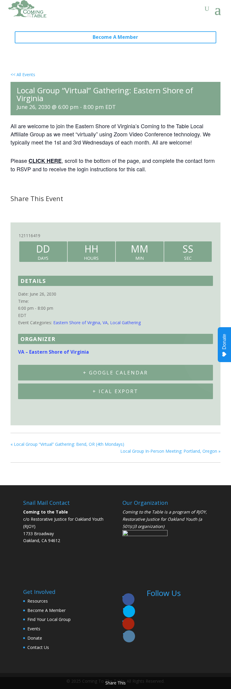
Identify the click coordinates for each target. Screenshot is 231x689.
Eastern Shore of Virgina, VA (80, 322)
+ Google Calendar (115, 372)
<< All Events (23, 74)
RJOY (201, 512)
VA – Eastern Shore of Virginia (53, 352)
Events (33, 629)
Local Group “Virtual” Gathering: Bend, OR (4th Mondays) (67, 444)
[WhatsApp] (61, 210)
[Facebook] (17, 210)
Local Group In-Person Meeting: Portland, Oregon (170, 451)
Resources (37, 601)
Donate (34, 638)
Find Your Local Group (49, 619)
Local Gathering (125, 322)
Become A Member (115, 37)
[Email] (46, 210)
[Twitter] (30, 210)
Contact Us (38, 647)
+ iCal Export (115, 391)
